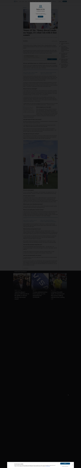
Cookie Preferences (65, 466)
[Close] (72, 465)
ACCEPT (65, 463)
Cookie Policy (48, 466)
